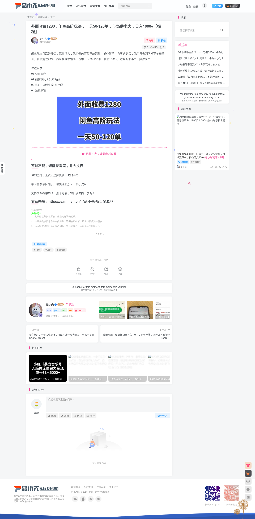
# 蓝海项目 (195, 161)
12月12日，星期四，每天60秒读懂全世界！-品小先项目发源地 (211, 83)
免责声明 (88, 487)
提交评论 (162, 415)
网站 (91, 491)
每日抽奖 (109, 6)
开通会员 (234, 5)
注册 (195, 6)
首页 (69, 6)
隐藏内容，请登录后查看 (100, 154)
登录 (188, 6)
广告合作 (100, 487)
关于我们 (113, 487)
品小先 (43, 38)
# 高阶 (48, 249)
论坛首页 (81, 6)
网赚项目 (42, 17)
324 (58, 310)
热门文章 (182, 44)
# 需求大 (61, 249)
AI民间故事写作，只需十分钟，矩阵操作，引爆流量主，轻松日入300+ (201, 155)
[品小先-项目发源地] (36, 488)
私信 (163, 40)
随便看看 (2, 168)
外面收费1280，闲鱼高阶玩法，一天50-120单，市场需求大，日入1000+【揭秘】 (96, 28)
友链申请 (75, 487)
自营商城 (95, 6)
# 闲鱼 (37, 249)
